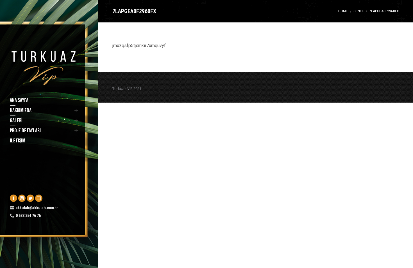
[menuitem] (42, 100)
